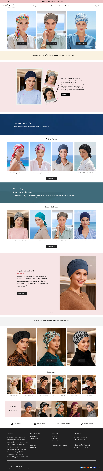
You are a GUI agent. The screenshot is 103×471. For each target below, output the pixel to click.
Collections (43, 6)
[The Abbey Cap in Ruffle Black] (85, 156)
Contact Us (55, 438)
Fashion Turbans (51, 43)
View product (21, 293)
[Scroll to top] (100, 467)
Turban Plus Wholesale (23, 468)
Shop (34, 6)
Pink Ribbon (33, 447)
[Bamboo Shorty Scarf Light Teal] (40, 224)
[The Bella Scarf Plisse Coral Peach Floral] (18, 156)
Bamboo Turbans (34, 436)
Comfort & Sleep (81, 43)
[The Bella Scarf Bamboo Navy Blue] (85, 224)
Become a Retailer (64, 6)
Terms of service (18, 466)
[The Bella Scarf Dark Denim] (62, 156)
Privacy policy (10, 466)
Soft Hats (21, 360)
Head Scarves (21, 43)
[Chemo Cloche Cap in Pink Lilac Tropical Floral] (40, 156)
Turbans (81, 360)
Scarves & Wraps (51, 360)
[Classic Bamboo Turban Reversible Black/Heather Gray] (18, 224)
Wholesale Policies (57, 443)
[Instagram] (8, 1)
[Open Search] (95, 6)
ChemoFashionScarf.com (83, 448)
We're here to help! (65, 423)
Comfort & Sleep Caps (35, 443)
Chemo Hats (33, 445)
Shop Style (65, 94)
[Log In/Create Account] (98, 6)
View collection (51, 178)
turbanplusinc (13, 410)
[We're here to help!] (58, 424)
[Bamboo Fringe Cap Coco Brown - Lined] (62, 224)
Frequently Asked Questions (59, 445)
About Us (53, 6)
